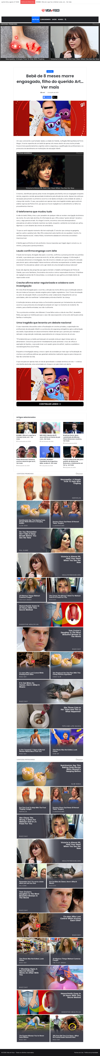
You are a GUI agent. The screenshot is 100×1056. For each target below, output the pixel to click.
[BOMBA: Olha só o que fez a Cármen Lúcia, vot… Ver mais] (26, 423)
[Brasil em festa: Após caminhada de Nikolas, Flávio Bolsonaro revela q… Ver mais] (73, 423)
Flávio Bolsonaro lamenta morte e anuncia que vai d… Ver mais (26, 456)
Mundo (60, 19)
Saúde (54, 19)
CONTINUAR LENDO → (50, 399)
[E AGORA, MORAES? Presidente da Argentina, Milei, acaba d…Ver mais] (50, 447)
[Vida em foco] (50, 10)
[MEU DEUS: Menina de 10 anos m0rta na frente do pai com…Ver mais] (50, 423)
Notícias (35, 19)
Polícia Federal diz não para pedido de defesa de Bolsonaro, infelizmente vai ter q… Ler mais (73, 457)
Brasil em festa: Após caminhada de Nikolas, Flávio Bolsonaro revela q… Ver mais (60, 2)
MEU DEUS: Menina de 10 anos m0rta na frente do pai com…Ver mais (50, 432)
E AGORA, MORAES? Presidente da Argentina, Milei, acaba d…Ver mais (49, 456)
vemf (43, 89)
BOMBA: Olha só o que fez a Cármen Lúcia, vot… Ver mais (26, 432)
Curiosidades (45, 19)
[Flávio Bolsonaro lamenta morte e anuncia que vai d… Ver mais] (26, 447)
